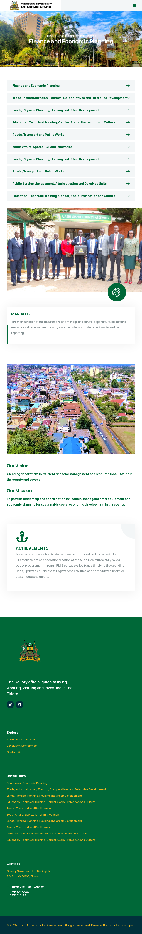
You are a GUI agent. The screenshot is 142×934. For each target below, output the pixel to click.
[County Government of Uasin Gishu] (30, 5)
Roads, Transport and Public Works (38, 135)
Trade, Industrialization (21, 739)
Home (49, 36)
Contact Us (14, 752)
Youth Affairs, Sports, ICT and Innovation (42, 147)
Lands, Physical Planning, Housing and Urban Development (55, 110)
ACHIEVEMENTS (32, 548)
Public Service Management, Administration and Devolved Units (59, 184)
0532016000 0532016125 (19, 893)
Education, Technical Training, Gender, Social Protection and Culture (63, 122)
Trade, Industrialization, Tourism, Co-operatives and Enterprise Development (70, 98)
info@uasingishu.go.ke (27, 887)
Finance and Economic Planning (36, 86)
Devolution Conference (22, 746)
